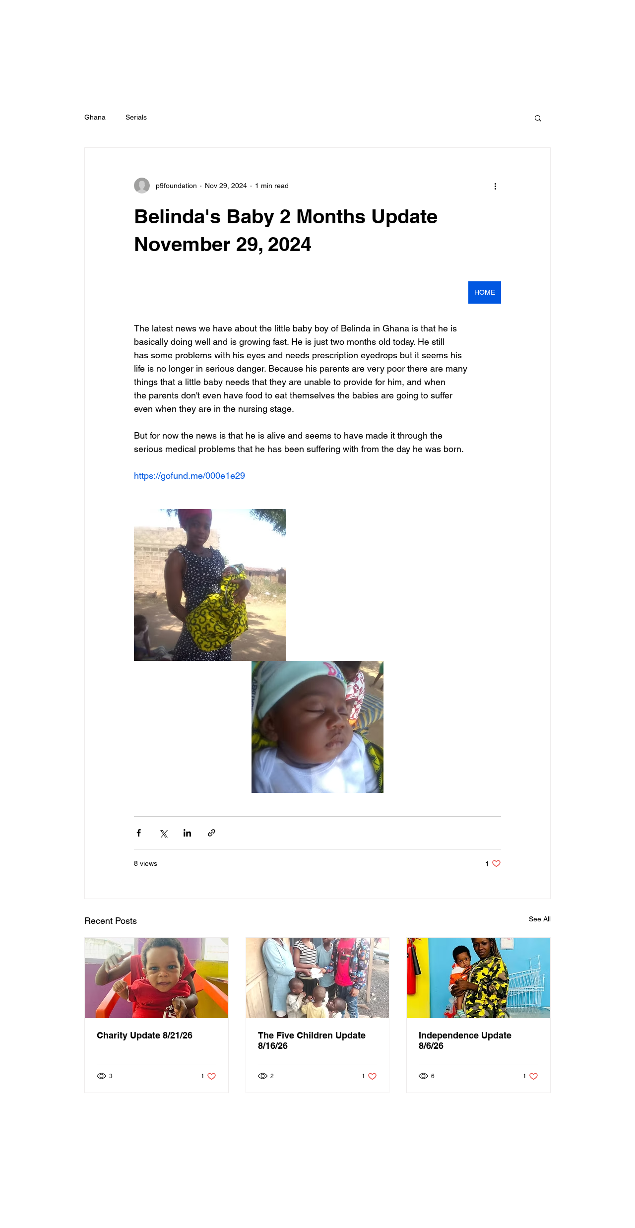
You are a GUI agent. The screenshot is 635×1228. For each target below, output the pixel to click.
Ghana (95, 117)
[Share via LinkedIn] (187, 833)
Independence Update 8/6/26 (465, 1040)
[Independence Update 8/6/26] (478, 978)
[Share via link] (211, 833)
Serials (136, 117)
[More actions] (495, 186)
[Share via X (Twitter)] (163, 833)
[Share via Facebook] (138, 833)
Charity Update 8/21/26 (144, 1035)
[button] (538, 118)
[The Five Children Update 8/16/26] (317, 978)
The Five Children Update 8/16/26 (312, 1040)
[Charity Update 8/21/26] (156, 978)
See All (540, 919)
